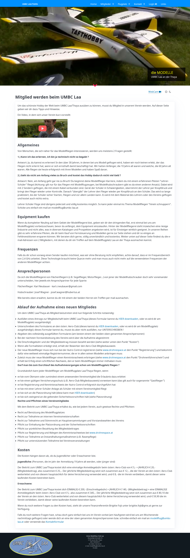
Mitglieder (105, 4)
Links (163, 4)
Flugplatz (123, 4)
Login (152, 4)
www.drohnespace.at (114, 350)
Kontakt (138, 4)
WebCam (153, 91)
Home (93, 4)
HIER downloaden (128, 318)
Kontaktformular (55, 521)
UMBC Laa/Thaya (30, 4)
